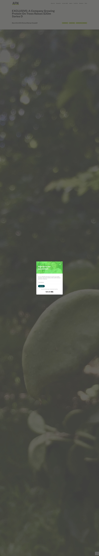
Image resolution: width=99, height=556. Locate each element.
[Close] (61, 263)
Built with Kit (49, 292)
